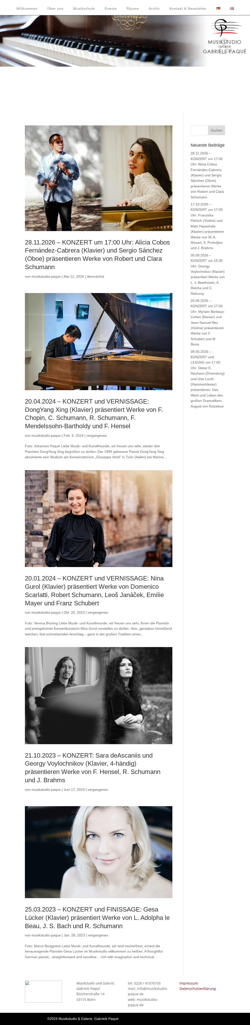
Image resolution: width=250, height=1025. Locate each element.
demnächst (95, 276)
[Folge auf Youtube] (188, 1019)
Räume (132, 8)
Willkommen (27, 8)
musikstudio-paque (46, 276)
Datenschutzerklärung (197, 988)
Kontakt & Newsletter (188, 8)
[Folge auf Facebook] (178, 1019)
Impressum (188, 983)
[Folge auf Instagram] (198, 1019)
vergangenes (96, 435)
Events (111, 8)
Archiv (154, 8)
